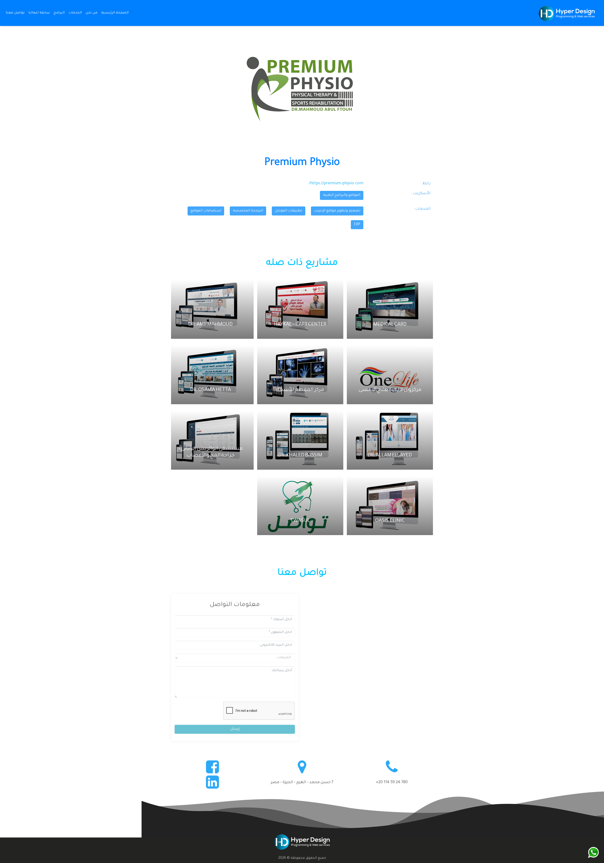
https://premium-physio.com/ (336, 183)
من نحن (91, 13)
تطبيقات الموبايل (288, 211)
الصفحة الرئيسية (114, 13)
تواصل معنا (15, 13)
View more (388, 309)
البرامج (59, 13)
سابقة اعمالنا (39, 13)
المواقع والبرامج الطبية (341, 195)
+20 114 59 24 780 (392, 782)
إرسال (234, 729)
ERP (357, 225)
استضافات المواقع (206, 211)
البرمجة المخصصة (248, 211)
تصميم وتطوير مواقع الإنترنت (337, 211)
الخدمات (75, 13)
